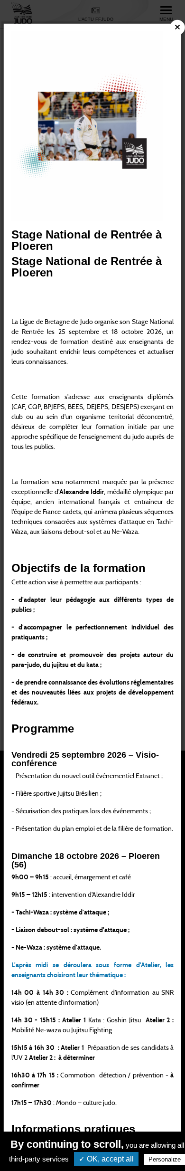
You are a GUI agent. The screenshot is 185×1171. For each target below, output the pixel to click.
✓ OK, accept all (106, 1159)
